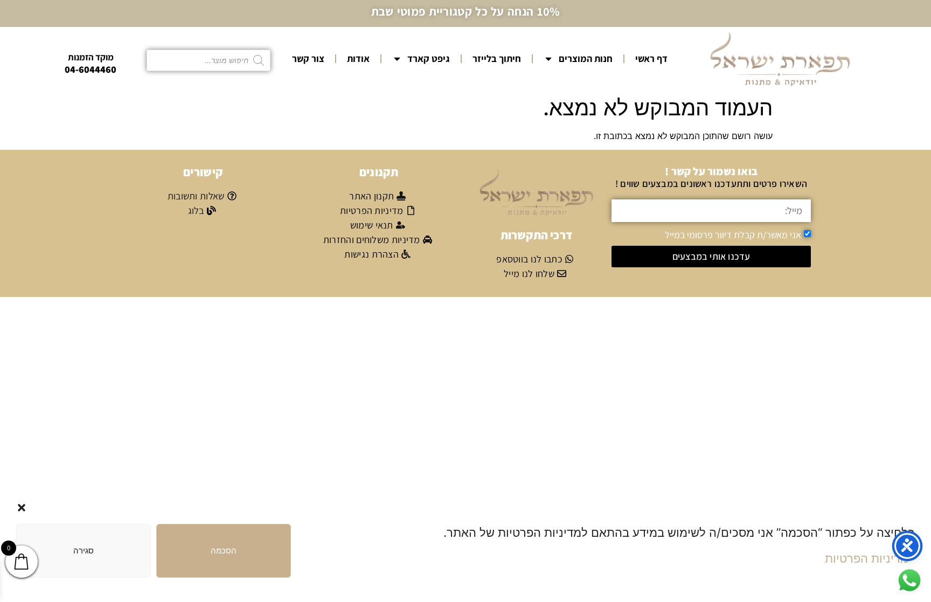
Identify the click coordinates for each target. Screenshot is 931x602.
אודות (358, 58)
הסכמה (224, 550)
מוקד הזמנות (91, 57)
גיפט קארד (428, 58)
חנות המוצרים (586, 58)
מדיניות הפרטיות (866, 558)
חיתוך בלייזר (497, 58)
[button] (21, 507)
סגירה (83, 550)
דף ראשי (651, 58)
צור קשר (308, 58)
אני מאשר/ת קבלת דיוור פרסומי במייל (733, 234)
